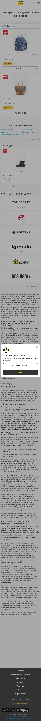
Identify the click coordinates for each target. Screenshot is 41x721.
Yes (20, 372)
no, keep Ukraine (20, 366)
